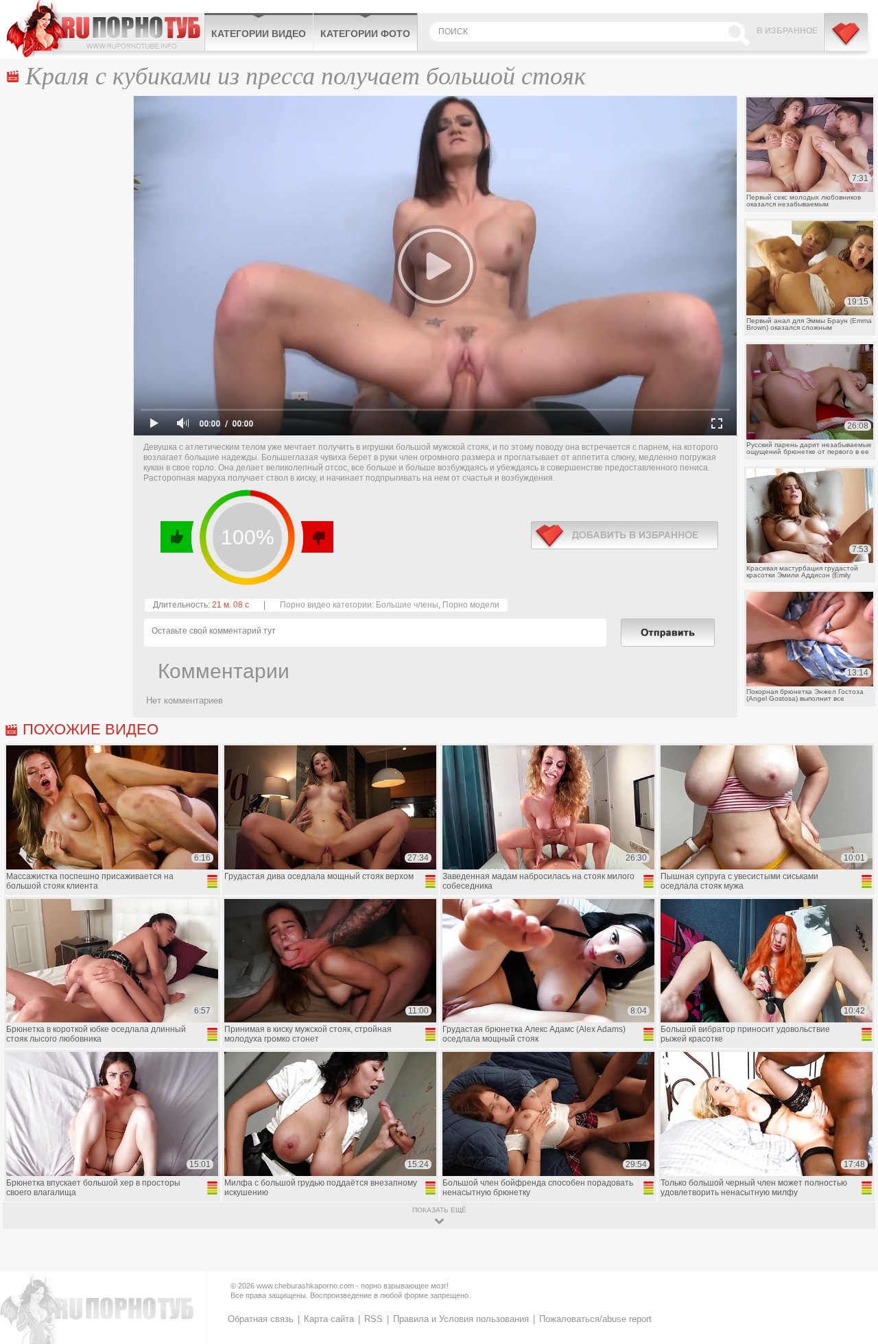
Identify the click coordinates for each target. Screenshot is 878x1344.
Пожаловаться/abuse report (595, 1319)
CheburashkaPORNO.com (105, 29)
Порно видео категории (326, 605)
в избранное (624, 535)
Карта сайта (329, 1319)
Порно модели (470, 605)
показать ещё (439, 1210)
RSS (373, 1319)
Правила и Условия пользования (461, 1319)
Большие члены (407, 605)
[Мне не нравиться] (316, 537)
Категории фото (365, 33)
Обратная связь (261, 1319)
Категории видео (258, 33)
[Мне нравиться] (177, 537)
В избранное (787, 31)
